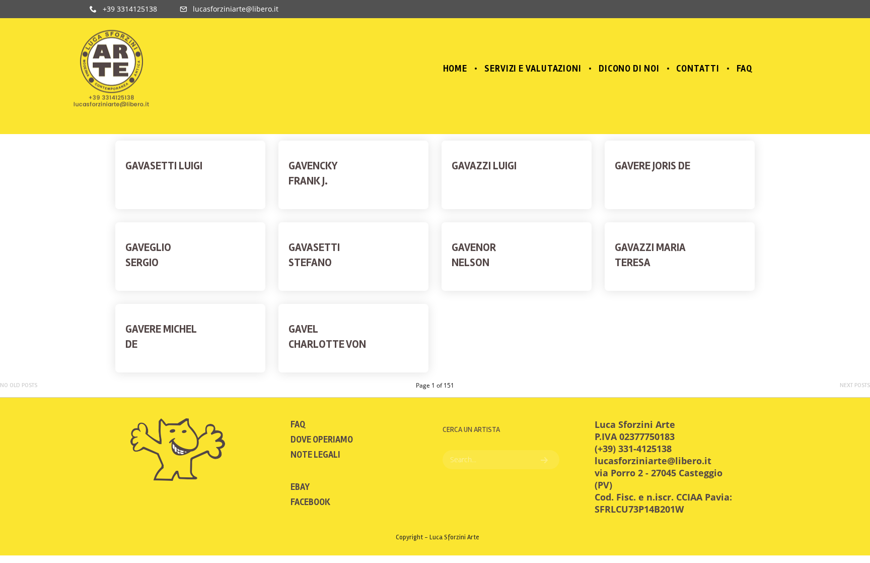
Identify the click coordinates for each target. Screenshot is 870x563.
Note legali (315, 454)
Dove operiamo (322, 439)
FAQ (298, 424)
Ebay (300, 486)
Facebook (310, 502)
